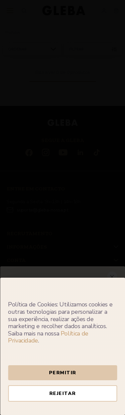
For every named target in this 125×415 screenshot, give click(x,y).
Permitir (62, 373)
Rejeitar (62, 393)
